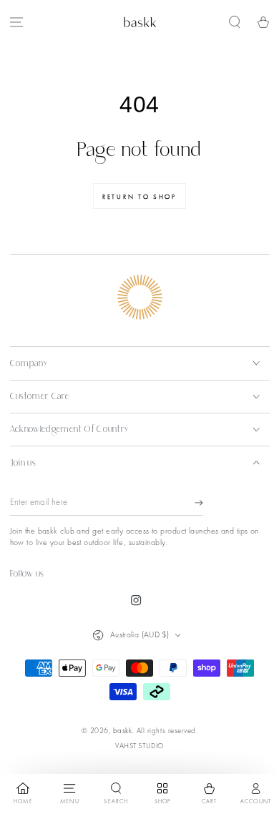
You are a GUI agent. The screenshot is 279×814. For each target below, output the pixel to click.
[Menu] (16, 22)
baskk (122, 730)
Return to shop (139, 196)
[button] (234, 22)
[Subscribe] (199, 503)
